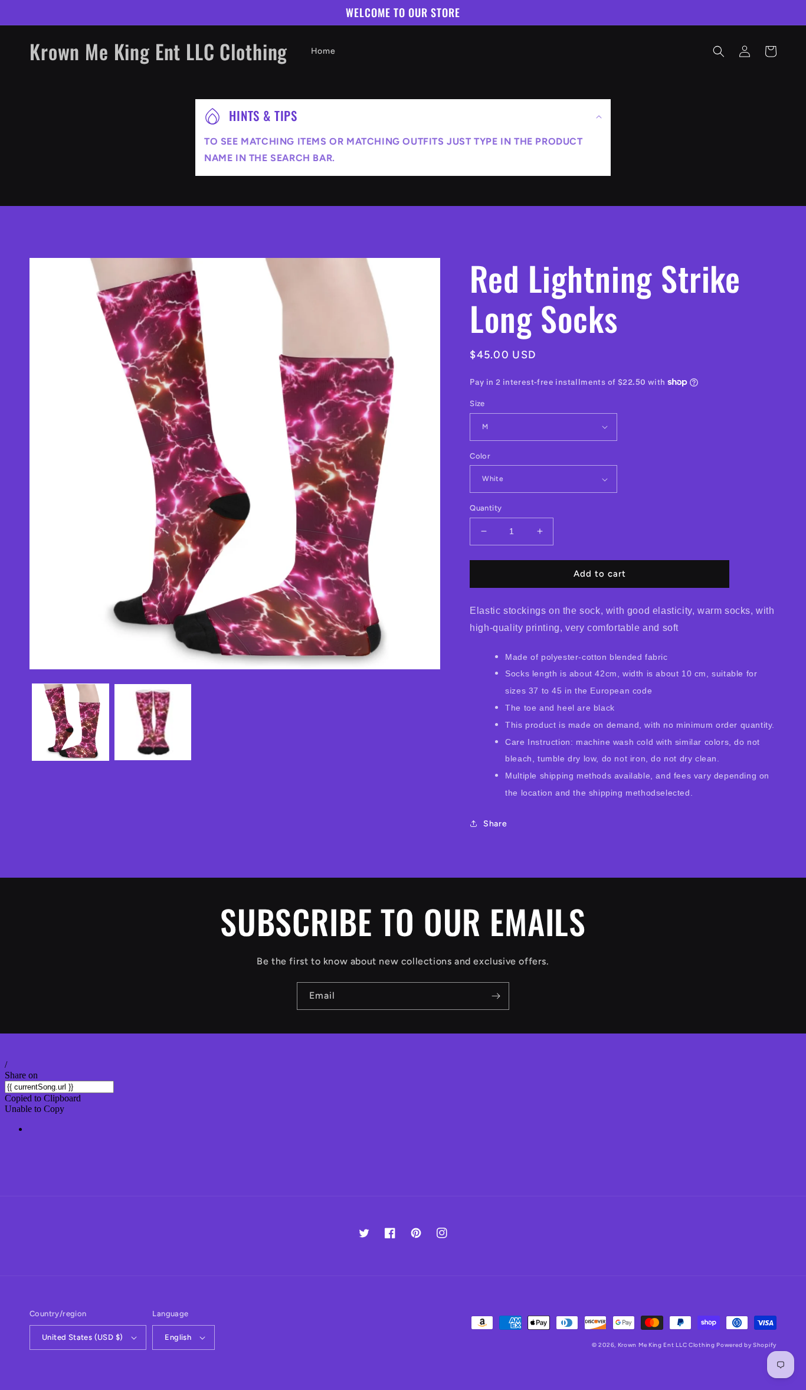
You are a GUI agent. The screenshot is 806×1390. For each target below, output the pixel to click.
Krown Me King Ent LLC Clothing (667, 1345)
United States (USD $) (82, 1337)
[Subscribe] (496, 996)
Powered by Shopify (746, 1345)
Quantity (486, 507)
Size (477, 403)
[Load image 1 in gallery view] (70, 722)
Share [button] (495, 824)
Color (480, 456)
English (178, 1337)
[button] (719, 51)
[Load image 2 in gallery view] (152, 722)
